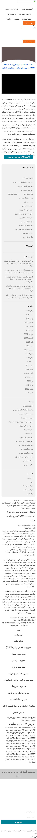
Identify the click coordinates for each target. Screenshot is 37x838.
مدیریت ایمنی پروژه (26, 190)
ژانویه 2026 (29, 318)
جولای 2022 (29, 377)
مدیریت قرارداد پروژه (26, 217)
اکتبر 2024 (29, 342)
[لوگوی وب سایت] (26, 3)
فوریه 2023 (29, 365)
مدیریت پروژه (28, 202)
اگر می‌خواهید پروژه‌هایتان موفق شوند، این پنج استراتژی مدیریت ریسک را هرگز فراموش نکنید (19, 279)
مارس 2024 (29, 346)
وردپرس (30, 493)
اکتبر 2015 (29, 393)
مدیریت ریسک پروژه (26, 210)
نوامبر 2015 (29, 389)
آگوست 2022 (28, 373)
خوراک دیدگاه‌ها (28, 490)
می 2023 (30, 361)
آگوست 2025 (28, 338)
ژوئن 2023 (29, 358)
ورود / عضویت (29, 23)
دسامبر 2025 (28, 322)
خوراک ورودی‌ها (28, 486)
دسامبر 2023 (28, 350)
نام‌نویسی (30, 478)
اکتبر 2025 (29, 330)
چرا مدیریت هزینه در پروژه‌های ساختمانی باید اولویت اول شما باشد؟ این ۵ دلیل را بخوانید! (19, 288)
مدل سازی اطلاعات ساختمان (23, 182)
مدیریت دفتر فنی (27, 206)
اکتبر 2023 (29, 354)
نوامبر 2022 (29, 369)
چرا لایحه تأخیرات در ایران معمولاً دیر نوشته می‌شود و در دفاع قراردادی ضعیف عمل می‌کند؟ (18, 263)
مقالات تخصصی (28, 233)
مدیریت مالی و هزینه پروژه (24, 229)
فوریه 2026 (29, 314)
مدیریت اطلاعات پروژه (25, 186)
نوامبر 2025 (29, 326)
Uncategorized (28, 178)
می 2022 (30, 381)
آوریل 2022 (29, 385)
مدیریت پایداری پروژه (26, 198)
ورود (31, 482)
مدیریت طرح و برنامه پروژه (24, 213)
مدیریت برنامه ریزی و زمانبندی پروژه (20, 194)
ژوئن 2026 (29, 311)
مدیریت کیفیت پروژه (26, 225)
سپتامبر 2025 (28, 334)
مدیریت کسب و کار (26, 221)
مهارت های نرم (28, 237)
